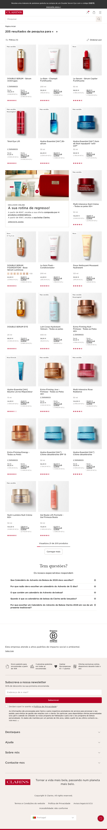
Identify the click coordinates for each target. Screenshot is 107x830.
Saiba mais (9, 651)
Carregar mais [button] (53, 552)
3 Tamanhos (12, 86)
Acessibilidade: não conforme (53, 808)
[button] (53, 580)
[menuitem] (87, 12)
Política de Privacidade (45, 707)
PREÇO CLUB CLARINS (25, 93)
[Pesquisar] (99, 19)
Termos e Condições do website (29, 803)
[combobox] (53, 818)
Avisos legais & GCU (83, 803)
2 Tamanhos (12, 149)
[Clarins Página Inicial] (14, 12)
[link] (27, 93)
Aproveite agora (16, 222)
